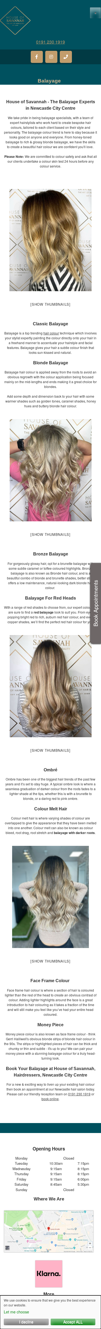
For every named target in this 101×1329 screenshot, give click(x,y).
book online (50, 1098)
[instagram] (51, 57)
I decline (26, 1321)
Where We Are (49, 1199)
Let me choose (16, 1311)
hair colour (51, 333)
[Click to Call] (66, 57)
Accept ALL (73, 1321)
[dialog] (50, 1312)
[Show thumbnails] (50, 304)
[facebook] (37, 57)
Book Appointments (95, 603)
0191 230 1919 (50, 42)
